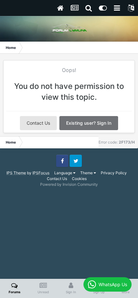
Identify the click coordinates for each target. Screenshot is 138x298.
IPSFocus (40, 172)
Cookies (79, 178)
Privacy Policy (114, 172)
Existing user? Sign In (88, 123)
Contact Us (38, 123)
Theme (87, 172)
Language (63, 172)
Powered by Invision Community (69, 184)
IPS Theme (16, 172)
